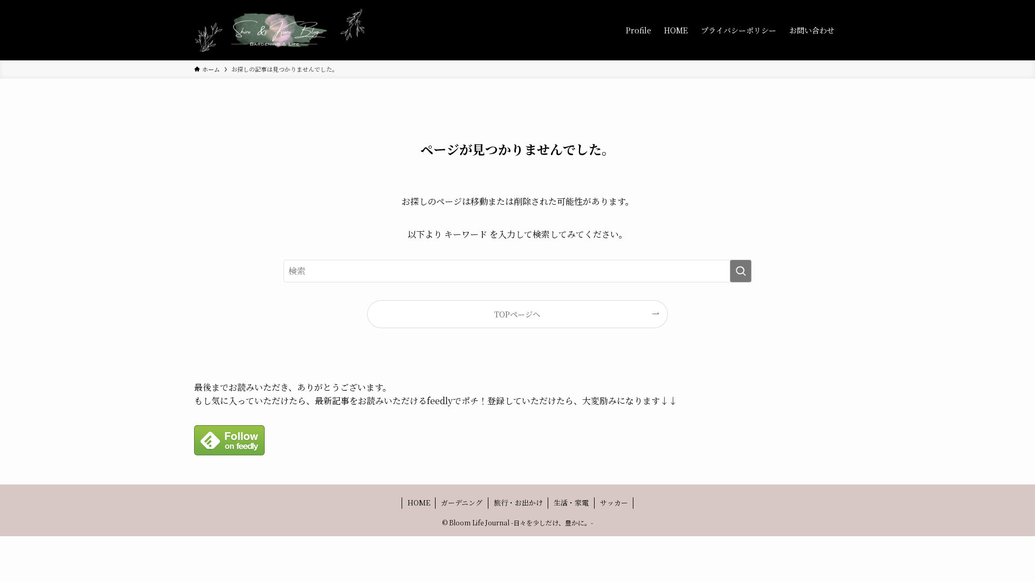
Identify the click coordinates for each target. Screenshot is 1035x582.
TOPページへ (517, 314)
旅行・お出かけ (518, 502)
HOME (419, 502)
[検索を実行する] (740, 271)
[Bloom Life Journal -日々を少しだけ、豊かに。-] (280, 30)
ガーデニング (461, 502)
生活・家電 (571, 502)
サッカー (614, 502)
